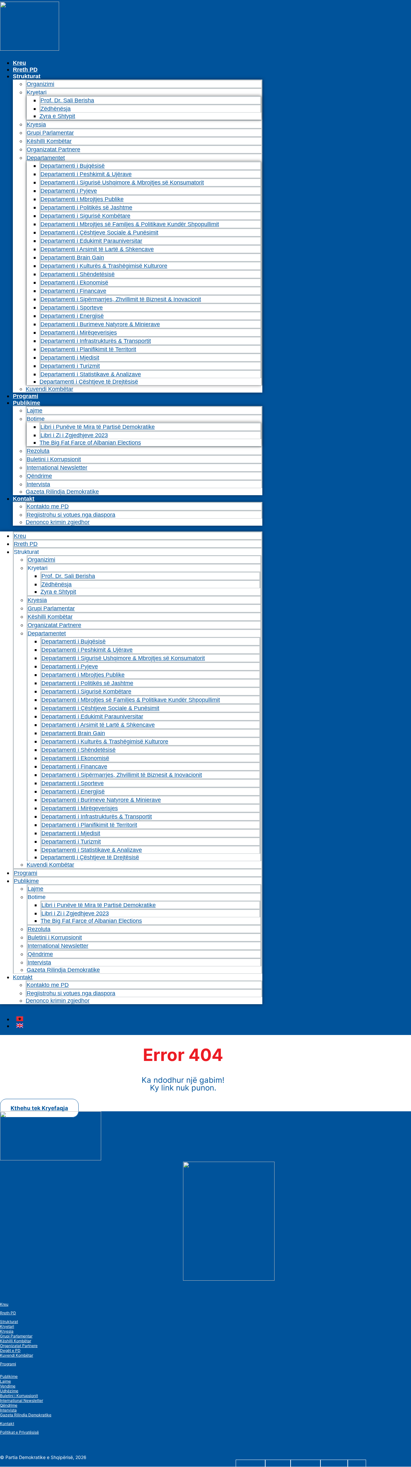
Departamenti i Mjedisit (69, 357)
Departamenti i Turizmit (70, 366)
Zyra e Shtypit (57, 116)
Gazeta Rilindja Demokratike (62, 491)
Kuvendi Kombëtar (49, 389)
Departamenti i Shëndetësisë (77, 274)
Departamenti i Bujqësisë (72, 166)
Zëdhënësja (55, 109)
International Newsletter (57, 467)
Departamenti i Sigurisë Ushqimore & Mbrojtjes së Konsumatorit (122, 182)
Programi (25, 396)
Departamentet (46, 158)
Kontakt (23, 499)
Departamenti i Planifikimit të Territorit (88, 349)
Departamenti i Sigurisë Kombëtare (85, 216)
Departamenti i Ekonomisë (74, 282)
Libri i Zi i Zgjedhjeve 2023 (74, 435)
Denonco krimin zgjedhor (58, 522)
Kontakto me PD (48, 506)
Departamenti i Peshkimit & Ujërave (86, 174)
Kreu (19, 63)
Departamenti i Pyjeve (68, 191)
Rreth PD (25, 69)
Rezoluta (38, 451)
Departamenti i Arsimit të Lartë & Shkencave (97, 249)
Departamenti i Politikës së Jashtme (86, 207)
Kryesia (36, 124)
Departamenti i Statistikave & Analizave (90, 374)
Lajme (34, 410)
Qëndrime (39, 476)
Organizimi (40, 84)
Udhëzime (9, 1390)
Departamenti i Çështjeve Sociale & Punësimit (99, 232)
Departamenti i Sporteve (71, 307)
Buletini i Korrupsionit (54, 459)
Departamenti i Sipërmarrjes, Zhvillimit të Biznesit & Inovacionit (120, 299)
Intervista (38, 484)
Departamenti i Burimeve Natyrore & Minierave (100, 324)
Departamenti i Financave (73, 291)
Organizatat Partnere (53, 149)
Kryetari (7, 1326)
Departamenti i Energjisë (72, 316)
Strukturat (9, 1321)
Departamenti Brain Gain (72, 257)
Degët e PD (10, 1350)
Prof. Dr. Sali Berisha (67, 100)
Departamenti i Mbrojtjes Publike (82, 199)
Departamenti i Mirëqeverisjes (78, 332)
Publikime (26, 403)
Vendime (7, 1386)
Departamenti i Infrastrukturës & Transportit (95, 341)
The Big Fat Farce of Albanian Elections (90, 442)
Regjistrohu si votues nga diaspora (71, 515)
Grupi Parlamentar (50, 133)
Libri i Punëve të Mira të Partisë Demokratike (97, 427)
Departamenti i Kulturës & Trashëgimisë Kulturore (103, 266)
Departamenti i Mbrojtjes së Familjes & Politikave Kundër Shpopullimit (129, 224)
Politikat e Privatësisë (19, 1432)
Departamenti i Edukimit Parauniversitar (91, 241)
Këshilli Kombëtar (49, 141)
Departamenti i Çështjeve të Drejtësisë (88, 381)
